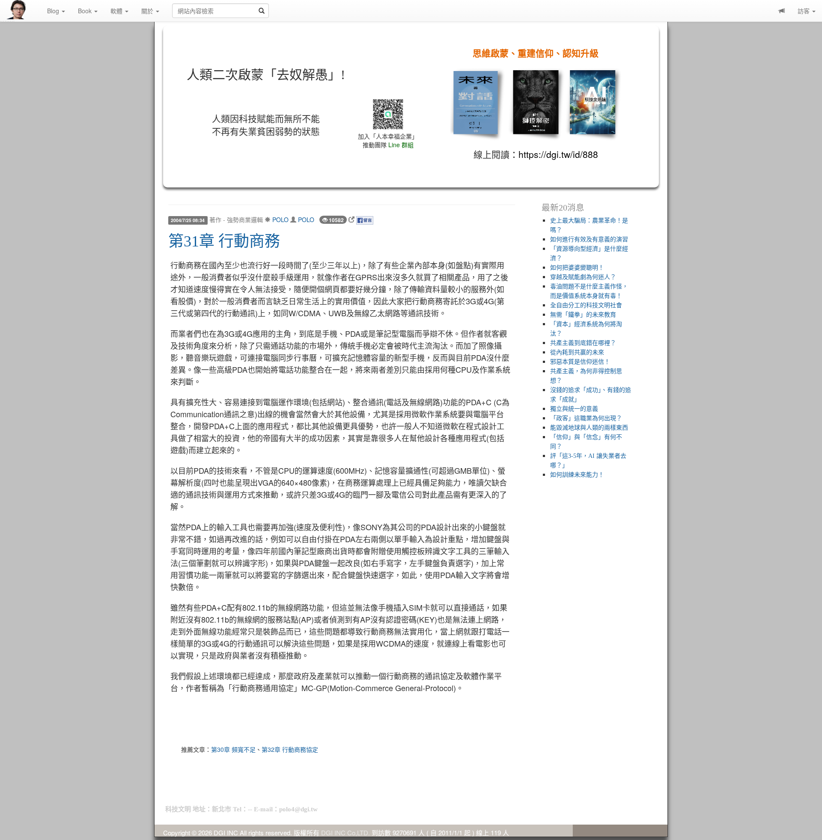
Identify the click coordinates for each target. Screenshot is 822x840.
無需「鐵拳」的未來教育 (583, 315)
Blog (54, 10)
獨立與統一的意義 (574, 409)
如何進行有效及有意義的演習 (589, 239)
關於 (148, 10)
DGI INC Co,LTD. (345, 832)
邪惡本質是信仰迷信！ (580, 362)
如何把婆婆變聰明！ (577, 267)
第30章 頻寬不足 (233, 749)
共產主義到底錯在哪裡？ (583, 343)
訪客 (804, 10)
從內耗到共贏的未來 (577, 352)
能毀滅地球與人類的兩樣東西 (589, 427)
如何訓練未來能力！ (577, 475)
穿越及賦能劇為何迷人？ (583, 277)
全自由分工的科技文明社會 (586, 305)
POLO (280, 219)
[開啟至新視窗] (351, 220)
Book (85, 10)
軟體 (117, 10)
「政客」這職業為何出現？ (586, 418)
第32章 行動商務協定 (290, 749)
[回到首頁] (23, 9)
